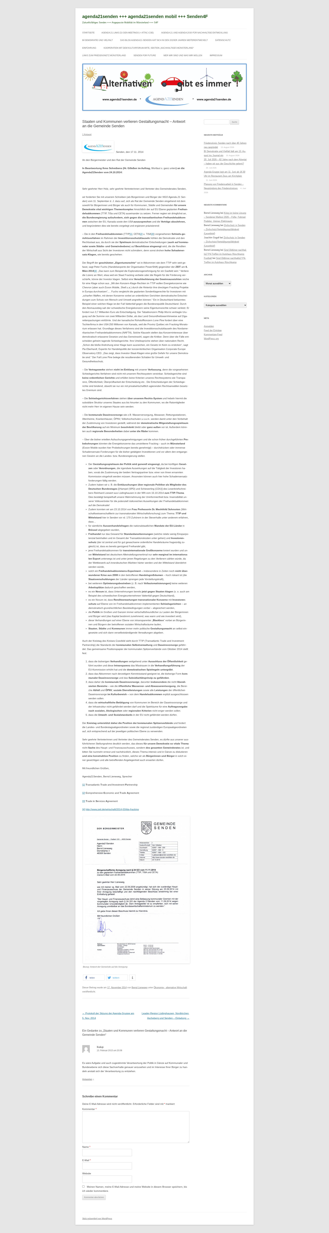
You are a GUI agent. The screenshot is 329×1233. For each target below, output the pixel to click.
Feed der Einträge (213, 330)
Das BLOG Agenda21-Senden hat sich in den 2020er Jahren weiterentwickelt (164, 40)
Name (86, 1146)
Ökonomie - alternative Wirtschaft (170, 987)
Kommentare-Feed (213, 334)
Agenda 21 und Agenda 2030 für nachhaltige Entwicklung (194, 33)
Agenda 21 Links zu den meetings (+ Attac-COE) (127, 33)
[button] (94, 978)
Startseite (88, 33)
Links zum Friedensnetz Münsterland (104, 55)
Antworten (87, 1079)
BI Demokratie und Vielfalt (97, 40)
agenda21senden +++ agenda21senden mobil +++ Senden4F (145, 16)
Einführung (89, 48)
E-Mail (86, 1160)
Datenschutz (222, 40)
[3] (152, 234)
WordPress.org (211, 338)
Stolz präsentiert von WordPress (97, 1218)
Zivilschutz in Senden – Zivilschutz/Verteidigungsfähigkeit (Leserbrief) (224, 229)
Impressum (216, 55)
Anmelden (209, 326)
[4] (95, 271)
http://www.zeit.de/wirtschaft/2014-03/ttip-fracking (112, 809)
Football (208, 258)
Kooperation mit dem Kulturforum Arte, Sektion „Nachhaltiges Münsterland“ (149, 48)
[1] (131, 234)
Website (86, 1173)
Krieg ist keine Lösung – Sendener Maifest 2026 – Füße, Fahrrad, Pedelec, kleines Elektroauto (225, 217)
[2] (141, 234)
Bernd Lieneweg (139, 987)
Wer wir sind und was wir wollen (182, 55)
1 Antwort (87, 134)
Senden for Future (144, 55)
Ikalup (100, 1046)
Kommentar (89, 1109)
